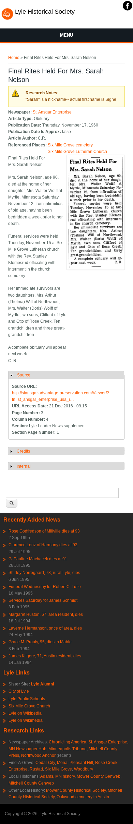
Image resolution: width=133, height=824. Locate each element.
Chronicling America (67, 742)
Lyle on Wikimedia (26, 720)
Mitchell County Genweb (31, 783)
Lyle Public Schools (27, 698)
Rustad (36, 769)
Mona (62, 762)
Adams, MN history (57, 776)
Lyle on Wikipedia (25, 713)
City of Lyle (19, 691)
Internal (24, 466)
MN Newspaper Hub (27, 749)
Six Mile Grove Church (29, 706)
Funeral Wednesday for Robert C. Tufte (45, 586)
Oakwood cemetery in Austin (83, 797)
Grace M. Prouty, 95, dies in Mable (40, 642)
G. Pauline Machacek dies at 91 (38, 559)
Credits (23, 451)
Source (23, 375)
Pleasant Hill (81, 762)
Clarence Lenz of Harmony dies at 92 (43, 544)
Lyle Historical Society (45, 12)
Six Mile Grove (58, 769)
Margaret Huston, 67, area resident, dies (46, 614)
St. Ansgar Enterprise (52, 112)
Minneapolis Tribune (67, 749)
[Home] (7, 18)
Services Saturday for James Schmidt (43, 600)
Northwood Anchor (38, 755)
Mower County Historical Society (76, 790)
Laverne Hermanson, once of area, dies (45, 628)
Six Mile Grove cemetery (70, 145)
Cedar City (45, 762)
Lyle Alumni (42, 684)
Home (13, 57)
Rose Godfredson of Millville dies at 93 (44, 531)
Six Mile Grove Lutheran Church (77, 151)
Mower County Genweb (98, 776)
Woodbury (83, 769)
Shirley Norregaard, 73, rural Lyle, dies (44, 572)
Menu (66, 35)
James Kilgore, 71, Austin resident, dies (45, 656)
